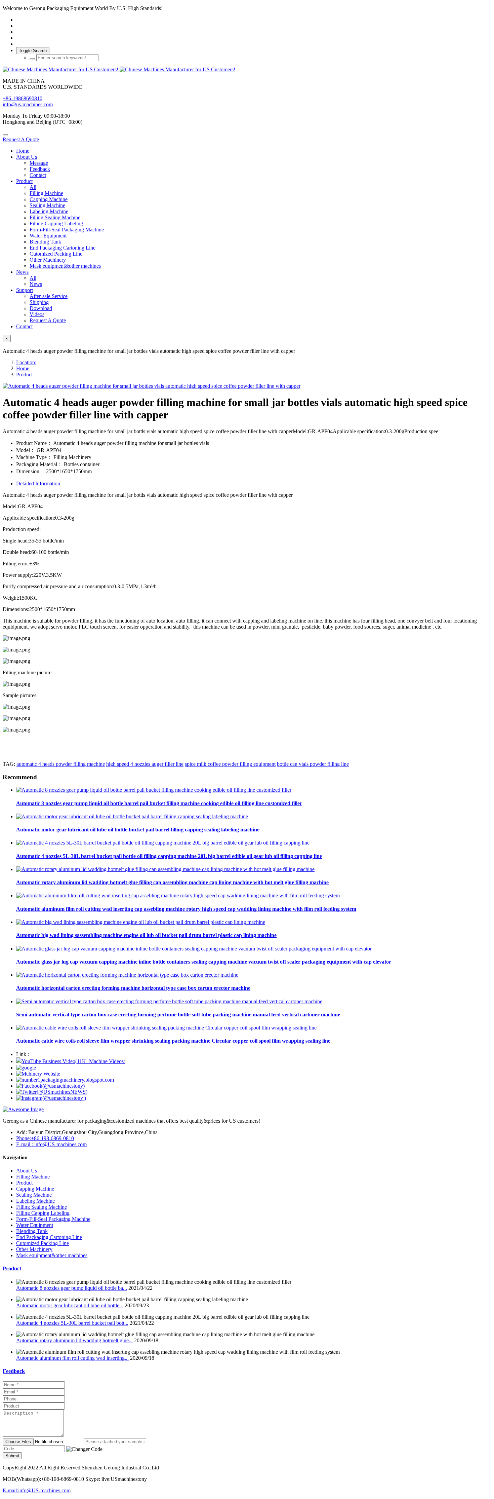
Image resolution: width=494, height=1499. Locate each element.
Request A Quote (21, 139)
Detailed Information (38, 483)
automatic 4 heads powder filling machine (60, 764)
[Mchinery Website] (38, 1074)
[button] (84, 1449)
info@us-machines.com (28, 104)
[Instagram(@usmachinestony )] (51, 1098)
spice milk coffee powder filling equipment (230, 764)
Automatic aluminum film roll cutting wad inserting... (72, 1358)
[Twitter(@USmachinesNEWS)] (51, 1092)
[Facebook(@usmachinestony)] (50, 1086)
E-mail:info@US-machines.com (37, 1490)
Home (22, 151)
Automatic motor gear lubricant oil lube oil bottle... (69, 1305)
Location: (26, 362)
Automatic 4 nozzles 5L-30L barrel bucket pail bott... (72, 1323)
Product (24, 374)
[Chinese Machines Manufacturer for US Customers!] (247, 70)
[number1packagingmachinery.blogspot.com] (65, 1080)
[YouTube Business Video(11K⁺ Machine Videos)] (70, 1061)
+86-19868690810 (22, 98)
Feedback (14, 1371)
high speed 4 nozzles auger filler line (144, 764)
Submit (12, 1455)
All (33, 187)
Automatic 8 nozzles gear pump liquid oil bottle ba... (71, 1288)
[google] (26, 1068)
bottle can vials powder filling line (313, 764)
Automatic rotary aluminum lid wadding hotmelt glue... (74, 1340)
